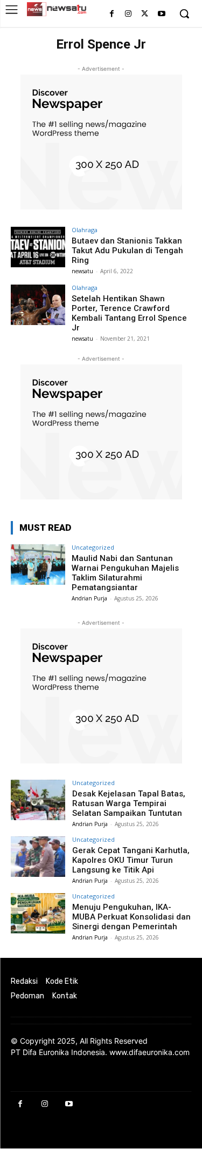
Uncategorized (93, 547)
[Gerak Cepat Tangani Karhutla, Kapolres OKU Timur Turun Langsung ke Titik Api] (38, 856)
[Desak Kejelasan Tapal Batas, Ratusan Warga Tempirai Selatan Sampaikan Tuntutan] (38, 800)
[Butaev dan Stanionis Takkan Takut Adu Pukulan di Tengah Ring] (38, 247)
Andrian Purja (89, 598)
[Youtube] (161, 14)
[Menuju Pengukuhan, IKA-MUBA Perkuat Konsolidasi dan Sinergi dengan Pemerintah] (38, 913)
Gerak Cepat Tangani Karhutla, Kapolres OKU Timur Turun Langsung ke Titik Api (131, 860)
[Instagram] (128, 14)
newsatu (82, 271)
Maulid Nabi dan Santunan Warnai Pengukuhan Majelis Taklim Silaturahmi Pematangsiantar (125, 572)
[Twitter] (144, 14)
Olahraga (84, 230)
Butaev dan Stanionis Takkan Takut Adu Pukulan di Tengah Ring (127, 250)
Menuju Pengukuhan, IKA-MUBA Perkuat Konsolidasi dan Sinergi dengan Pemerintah (131, 916)
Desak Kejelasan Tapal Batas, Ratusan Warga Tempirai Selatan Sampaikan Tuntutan (128, 803)
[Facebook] (111, 14)
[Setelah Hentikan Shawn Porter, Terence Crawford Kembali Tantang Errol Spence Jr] (38, 305)
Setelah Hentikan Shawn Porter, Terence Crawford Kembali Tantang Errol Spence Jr (129, 313)
